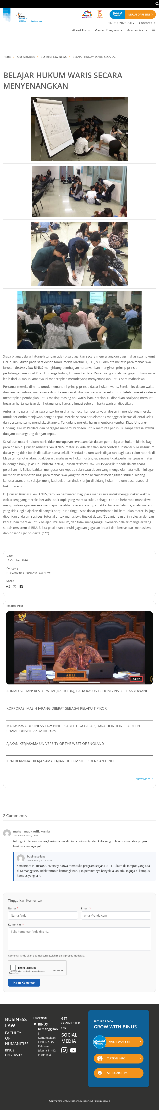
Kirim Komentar (24, 982)
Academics (135, 30)
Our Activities (26, 57)
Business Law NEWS (54, 57)
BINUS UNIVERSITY (120, 23)
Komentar (16, 924)
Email (86, 908)
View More (143, 779)
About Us (79, 30)
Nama (13, 908)
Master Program (106, 30)
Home (7, 57)
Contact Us (147, 23)
